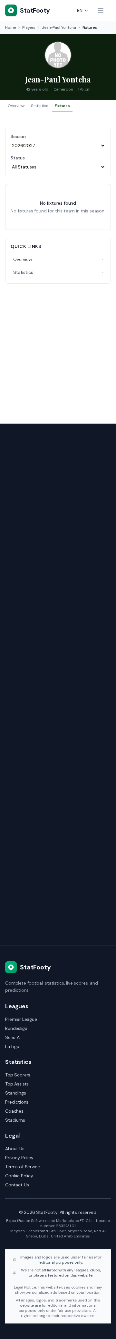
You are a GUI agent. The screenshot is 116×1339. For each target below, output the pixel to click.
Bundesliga (16, 1028)
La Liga (12, 1046)
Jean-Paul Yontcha (59, 27)
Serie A (12, 1037)
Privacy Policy (19, 1158)
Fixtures (62, 105)
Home (10, 27)
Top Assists (17, 1084)
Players (28, 27)
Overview (16, 105)
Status (18, 158)
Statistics (39, 105)
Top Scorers (17, 1075)
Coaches (14, 1111)
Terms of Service (22, 1167)
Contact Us (17, 1185)
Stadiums (15, 1120)
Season (18, 136)
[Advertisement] (58, 349)
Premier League (21, 1019)
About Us (14, 1148)
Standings (15, 1093)
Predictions (16, 1102)
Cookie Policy (19, 1176)
